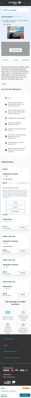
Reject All (15, 207)
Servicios (15, 60)
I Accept (15, 202)
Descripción (5, 60)
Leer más (3, 83)
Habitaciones (26, 60)
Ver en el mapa (7, 24)
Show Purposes (15, 211)
